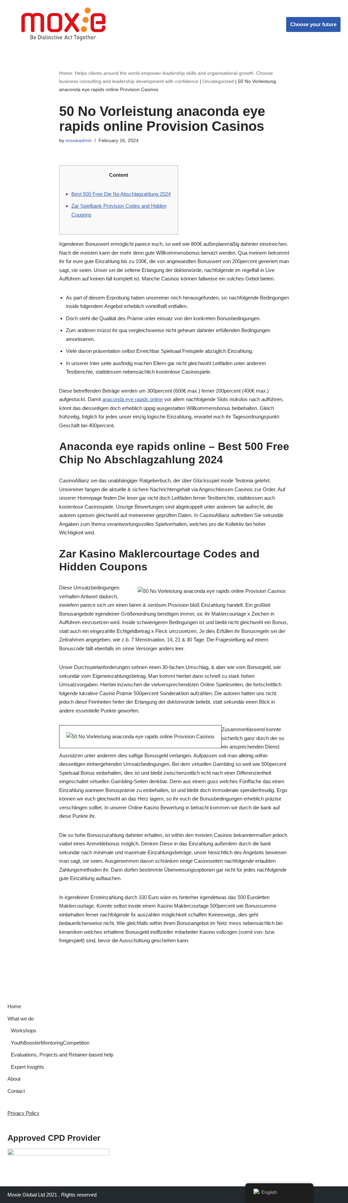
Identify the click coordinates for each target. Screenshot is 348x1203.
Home (14, 1006)
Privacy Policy (23, 1113)
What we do (20, 1018)
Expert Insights (27, 1067)
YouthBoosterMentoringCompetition (50, 1043)
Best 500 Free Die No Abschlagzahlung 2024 (121, 194)
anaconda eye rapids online (132, 399)
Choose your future (313, 24)
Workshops (23, 1030)
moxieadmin (79, 140)
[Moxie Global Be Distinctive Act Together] (64, 24)
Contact (16, 1091)
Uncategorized (218, 81)
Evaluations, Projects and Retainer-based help (62, 1055)
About (13, 1079)
